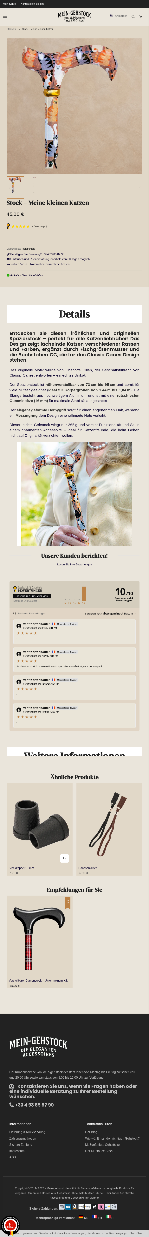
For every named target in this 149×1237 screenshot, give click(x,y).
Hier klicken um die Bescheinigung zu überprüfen (114, 1233)
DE (86, 1218)
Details (74, 314)
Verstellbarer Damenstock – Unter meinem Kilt (38, 980)
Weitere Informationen (74, 756)
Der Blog (91, 1132)
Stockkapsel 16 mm (21, 868)
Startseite (11, 29)
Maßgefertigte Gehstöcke (102, 1144)
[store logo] (74, 16)
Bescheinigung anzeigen (32, 596)
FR (100, 1218)
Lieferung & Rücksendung (27, 1132)
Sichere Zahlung (20, 1144)
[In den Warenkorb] (40, 824)
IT (112, 1218)
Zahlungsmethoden (22, 1138)
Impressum (16, 1151)
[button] (15, 187)
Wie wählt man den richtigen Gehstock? (112, 1138)
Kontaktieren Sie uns (32, 3)
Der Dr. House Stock (99, 1151)
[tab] (74, 314)
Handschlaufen (87, 868)
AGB (12, 1157)
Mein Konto (9, 3)
